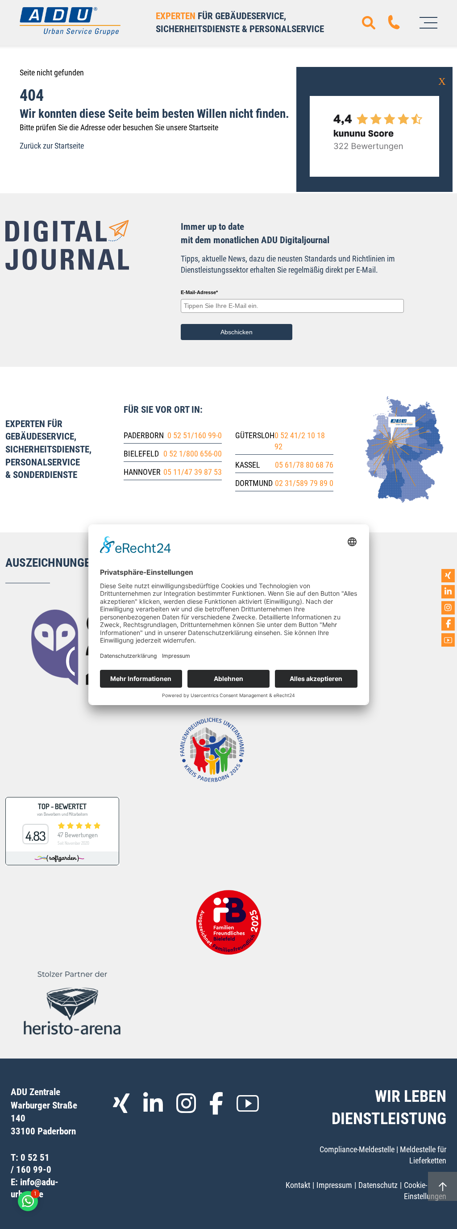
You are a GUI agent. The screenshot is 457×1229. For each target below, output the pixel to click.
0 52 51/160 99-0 (194, 435)
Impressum (334, 1185)
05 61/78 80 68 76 (304, 464)
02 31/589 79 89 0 (304, 483)
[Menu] (428, 23)
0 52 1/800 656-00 (192, 453)
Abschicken (236, 332)
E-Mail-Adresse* (199, 292)
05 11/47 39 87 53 (192, 472)
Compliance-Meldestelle (357, 1149)
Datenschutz (378, 1185)
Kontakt (298, 1185)
